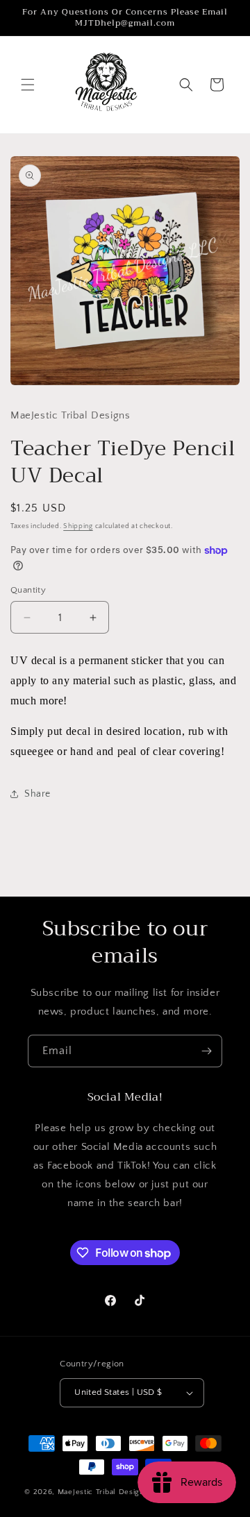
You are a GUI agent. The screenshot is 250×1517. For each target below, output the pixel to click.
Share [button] (37, 793)
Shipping (78, 526)
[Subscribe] (206, 1051)
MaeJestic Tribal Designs (103, 1492)
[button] (27, 84)
